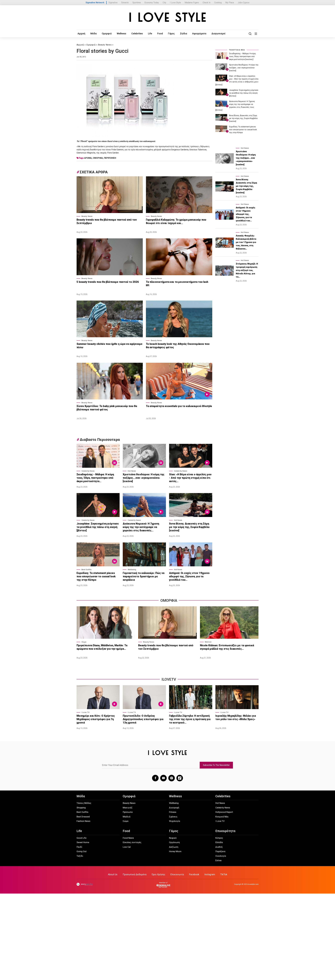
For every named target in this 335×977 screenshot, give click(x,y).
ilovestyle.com (253, 884)
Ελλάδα (219, 842)
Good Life (81, 838)
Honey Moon (175, 851)
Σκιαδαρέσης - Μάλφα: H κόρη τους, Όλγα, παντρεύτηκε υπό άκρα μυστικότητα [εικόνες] (242, 56)
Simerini (125, 2)
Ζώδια (183, 33)
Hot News (132, 471)
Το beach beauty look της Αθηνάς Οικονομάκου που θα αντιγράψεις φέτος (178, 345)
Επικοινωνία (177, 874)
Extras (218, 860)
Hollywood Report (224, 812)
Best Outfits (87, 570)
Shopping (81, 807)
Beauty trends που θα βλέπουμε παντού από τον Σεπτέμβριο (107, 221)
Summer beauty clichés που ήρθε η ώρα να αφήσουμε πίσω (110, 345)
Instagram (209, 874)
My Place (229, 2)
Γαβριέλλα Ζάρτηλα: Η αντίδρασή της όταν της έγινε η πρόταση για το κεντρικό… (189, 719)
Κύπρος (219, 838)
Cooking (218, 2)
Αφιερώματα (199, 33)
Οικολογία (220, 856)
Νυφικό (173, 838)
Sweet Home (83, 842)
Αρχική (81, 33)
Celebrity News (88, 471)
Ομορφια (168, 600)
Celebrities (137, 33)
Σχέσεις (173, 816)
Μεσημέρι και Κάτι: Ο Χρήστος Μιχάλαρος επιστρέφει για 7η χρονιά (96, 719)
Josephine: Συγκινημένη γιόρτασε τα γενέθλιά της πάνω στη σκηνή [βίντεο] (98, 527)
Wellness (121, 33)
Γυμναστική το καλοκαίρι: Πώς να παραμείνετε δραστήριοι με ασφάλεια (143, 576)
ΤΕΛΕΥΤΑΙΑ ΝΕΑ (237, 50)
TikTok (223, 874)
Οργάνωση (174, 842)
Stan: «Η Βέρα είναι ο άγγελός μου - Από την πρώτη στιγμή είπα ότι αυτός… (190, 478)
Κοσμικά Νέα (221, 816)
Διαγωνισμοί (218, 33)
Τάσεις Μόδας (84, 803)
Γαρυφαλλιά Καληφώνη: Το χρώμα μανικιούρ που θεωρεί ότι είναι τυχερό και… (176, 221)
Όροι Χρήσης (158, 874)
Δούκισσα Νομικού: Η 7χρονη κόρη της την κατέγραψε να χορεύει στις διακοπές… (141, 527)
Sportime (136, 2)
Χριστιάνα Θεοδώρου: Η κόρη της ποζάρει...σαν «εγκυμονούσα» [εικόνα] (143, 478)
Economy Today (151, 2)
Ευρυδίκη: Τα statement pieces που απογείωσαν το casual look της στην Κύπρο (96, 576)
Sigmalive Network (95, 2)
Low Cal (127, 847)
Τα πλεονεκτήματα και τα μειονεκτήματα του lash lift (177, 283)
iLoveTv (169, 679)
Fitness (172, 812)
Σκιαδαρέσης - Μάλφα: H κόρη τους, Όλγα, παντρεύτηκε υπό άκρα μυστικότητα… (95, 478)
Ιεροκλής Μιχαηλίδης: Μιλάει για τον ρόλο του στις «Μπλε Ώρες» (235, 717)
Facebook (194, 874)
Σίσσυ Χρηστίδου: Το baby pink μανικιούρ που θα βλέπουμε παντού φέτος (107, 408)
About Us (112, 874)
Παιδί (79, 847)
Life (150, 33)
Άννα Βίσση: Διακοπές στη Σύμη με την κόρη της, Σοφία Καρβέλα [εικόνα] (189, 527)
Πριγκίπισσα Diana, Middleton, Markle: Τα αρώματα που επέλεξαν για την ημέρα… (102, 647)
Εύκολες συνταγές (132, 842)
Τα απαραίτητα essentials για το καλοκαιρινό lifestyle (179, 406)
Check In (206, 2)
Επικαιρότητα (225, 831)
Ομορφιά (106, 33)
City (164, 2)
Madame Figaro (192, 2)
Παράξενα (220, 851)
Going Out (81, 851)
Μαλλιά (208, 642)
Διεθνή (218, 847)
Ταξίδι (80, 856)
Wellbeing (132, 570)
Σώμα (84, 642)
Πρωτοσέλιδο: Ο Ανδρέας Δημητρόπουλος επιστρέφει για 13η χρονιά (143, 719)
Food (160, 33)
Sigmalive (113, 2)
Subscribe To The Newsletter (216, 765)
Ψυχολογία (174, 821)
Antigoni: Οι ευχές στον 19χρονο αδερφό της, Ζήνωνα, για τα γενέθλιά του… (189, 576)
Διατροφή (174, 807)
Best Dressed (83, 816)
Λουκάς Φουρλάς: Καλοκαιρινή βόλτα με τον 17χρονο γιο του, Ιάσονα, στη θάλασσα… (246, 242)
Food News (128, 838)
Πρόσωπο (128, 812)
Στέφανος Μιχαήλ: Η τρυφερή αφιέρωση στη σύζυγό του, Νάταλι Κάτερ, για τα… (247, 270)
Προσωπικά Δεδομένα (134, 874)
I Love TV (86, 712)
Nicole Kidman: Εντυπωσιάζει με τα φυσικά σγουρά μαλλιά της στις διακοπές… (227, 647)
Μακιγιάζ (127, 807)
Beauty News (105, 44)
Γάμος (171, 33)
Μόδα (93, 33)
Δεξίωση (173, 847)
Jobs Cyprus (243, 2)
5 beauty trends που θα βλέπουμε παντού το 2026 (108, 281)
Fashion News (83, 821)
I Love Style (175, 2)
